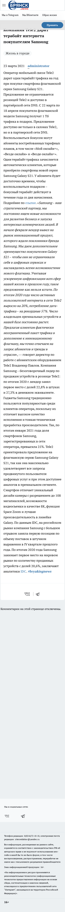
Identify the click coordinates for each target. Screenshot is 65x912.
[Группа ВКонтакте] (7, 816)
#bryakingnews (39, 571)
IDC (23, 571)
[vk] (27, 594)
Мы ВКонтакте (30, 15)
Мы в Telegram (10, 15)
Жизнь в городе (17, 53)
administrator (38, 66)
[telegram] (38, 594)
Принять (52, 25)
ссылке (30, 203)
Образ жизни (49, 15)
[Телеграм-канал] (23, 816)
